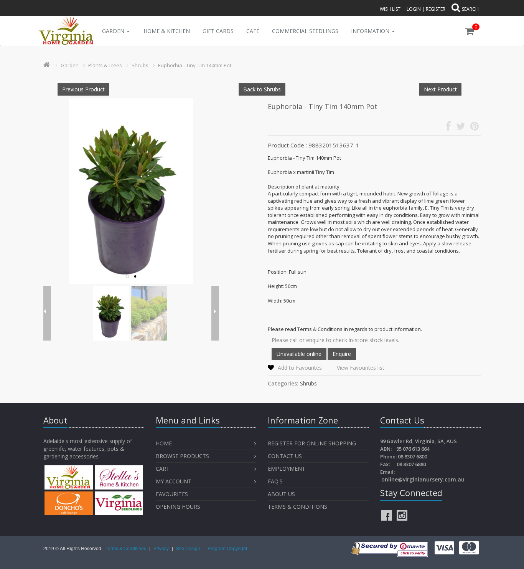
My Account (173, 481)
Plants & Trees (105, 65)
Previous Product (83, 89)
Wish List (390, 9)
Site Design (188, 548)
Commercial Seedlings (305, 31)
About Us (281, 494)
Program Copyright (227, 548)
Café (252, 31)
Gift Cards (218, 31)
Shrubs (140, 65)
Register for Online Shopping (312, 443)
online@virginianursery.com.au (423, 479)
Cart (163, 468)
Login (414, 9)
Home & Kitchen (166, 31)
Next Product (440, 89)
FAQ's (275, 481)
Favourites (172, 494)
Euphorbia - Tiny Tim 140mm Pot (194, 65)
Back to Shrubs (262, 89)
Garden (114, 31)
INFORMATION (371, 31)
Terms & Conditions (297, 506)
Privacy (161, 548)
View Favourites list (360, 367)
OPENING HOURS (178, 506)
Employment (286, 468)
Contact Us (285, 456)
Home (164, 443)
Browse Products (182, 456)
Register (435, 9)
